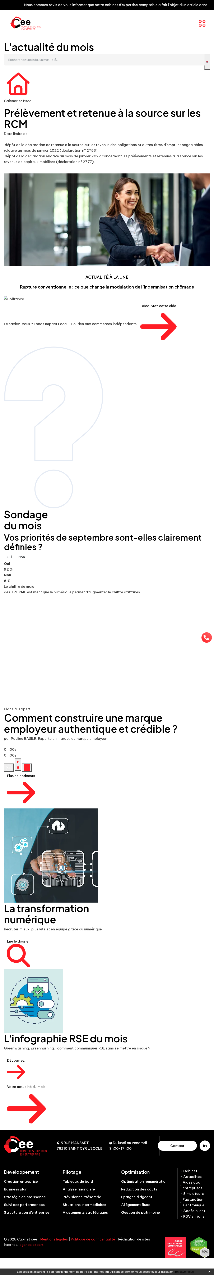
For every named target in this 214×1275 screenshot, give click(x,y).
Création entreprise (21, 1181)
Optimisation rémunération (144, 1181)
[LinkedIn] (205, 1145)
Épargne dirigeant (136, 1197)
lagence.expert (31, 1245)
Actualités (192, 1176)
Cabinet (190, 1171)
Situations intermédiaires (84, 1204)
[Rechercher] (207, 62)
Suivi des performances (24, 1204)
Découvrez (16, 1060)
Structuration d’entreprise (26, 1212)
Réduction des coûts (139, 1189)
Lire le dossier (18, 941)
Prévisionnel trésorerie (82, 1197)
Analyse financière (79, 1189)
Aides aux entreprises (192, 1185)
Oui (9, 557)
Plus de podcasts (21, 776)
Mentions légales (54, 1239)
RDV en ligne (194, 1216)
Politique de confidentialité (93, 1239)
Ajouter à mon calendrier (30, 169)
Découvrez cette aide (158, 306)
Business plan (15, 1189)
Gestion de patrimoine (140, 1212)
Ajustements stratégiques (85, 1212)
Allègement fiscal (136, 1204)
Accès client (194, 1210)
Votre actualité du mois (26, 1087)
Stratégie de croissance (25, 1197)
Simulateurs (193, 1193)
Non (21, 557)
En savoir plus (184, 1271)
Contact (177, 1146)
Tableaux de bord (78, 1181)
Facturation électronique (193, 1202)
